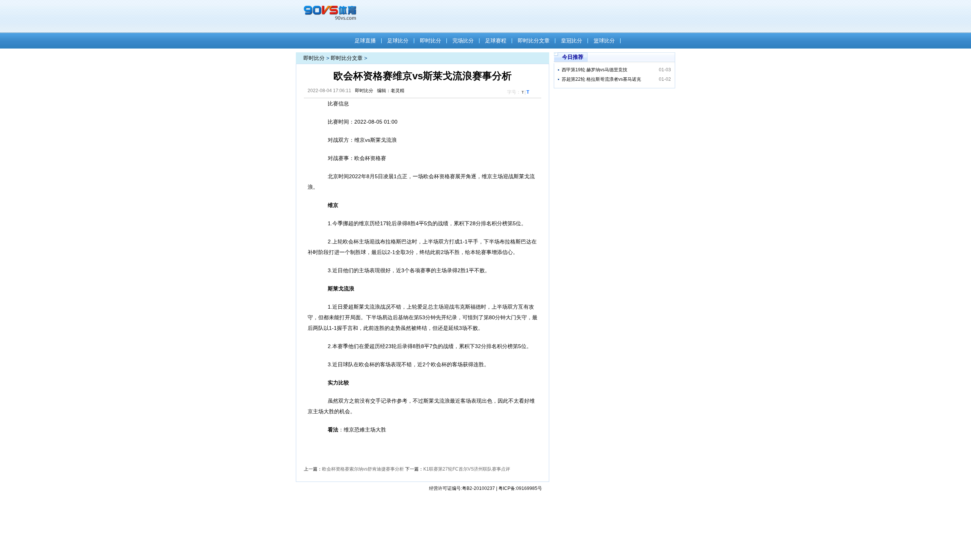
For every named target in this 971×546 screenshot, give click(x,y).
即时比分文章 (534, 41)
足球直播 (365, 41)
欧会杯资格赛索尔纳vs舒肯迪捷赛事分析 (363, 469)
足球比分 (398, 41)
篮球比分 (604, 41)
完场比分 (463, 41)
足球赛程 (495, 41)
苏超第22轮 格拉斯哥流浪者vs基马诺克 (601, 79)
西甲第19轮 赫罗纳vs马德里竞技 (594, 69)
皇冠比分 (571, 41)
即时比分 (430, 41)
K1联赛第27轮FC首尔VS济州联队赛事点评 (466, 469)
